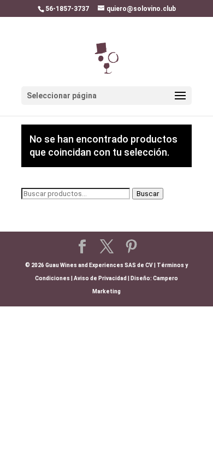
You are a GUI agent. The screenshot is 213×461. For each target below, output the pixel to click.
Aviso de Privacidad (100, 278)
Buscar (148, 194)
